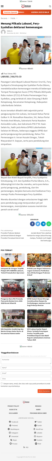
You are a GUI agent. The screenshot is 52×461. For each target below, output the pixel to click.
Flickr (39, 444)
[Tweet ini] (37, 223)
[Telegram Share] (43, 223)
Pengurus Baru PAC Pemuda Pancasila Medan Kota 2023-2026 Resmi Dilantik (12, 301)
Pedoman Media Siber (38, 413)
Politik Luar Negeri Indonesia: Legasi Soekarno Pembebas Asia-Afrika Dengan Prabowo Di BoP (39, 271)
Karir (38, 410)
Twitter (39, 422)
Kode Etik (13, 410)
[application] (26, 162)
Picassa (14, 444)
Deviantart (14, 436)
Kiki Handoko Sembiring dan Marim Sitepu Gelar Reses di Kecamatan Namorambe (12, 331)
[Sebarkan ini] (32, 223)
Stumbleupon (14, 429)
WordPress (39, 429)
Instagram (14, 433)
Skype (15, 440)
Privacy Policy (13, 406)
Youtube (39, 440)
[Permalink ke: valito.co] (3, 32)
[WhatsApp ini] (48, 223)
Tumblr (39, 426)
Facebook (15, 422)
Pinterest (15, 426)
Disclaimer (13, 413)
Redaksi (38, 406)
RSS (27, 447)
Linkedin (39, 433)
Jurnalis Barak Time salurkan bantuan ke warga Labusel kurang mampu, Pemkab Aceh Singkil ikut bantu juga (39, 235)
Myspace (39, 436)
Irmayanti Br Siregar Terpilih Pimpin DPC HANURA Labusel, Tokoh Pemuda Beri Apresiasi (12, 270)
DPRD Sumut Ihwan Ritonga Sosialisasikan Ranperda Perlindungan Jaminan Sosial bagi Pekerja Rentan (38, 302)
